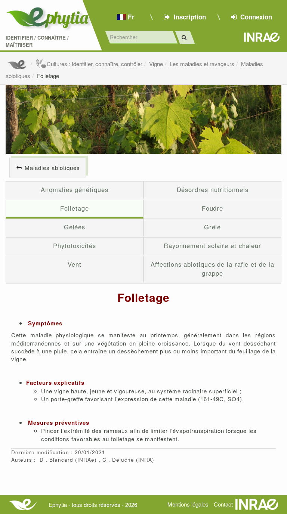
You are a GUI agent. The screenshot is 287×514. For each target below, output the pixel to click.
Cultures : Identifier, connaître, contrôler (94, 64)
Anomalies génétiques (74, 189)
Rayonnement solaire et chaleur (212, 245)
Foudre (212, 208)
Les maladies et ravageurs (202, 64)
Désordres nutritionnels (213, 189)
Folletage (48, 76)
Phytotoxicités (74, 245)
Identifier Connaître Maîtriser (37, 41)
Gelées (74, 226)
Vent (74, 264)
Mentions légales (188, 504)
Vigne (156, 64)
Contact (223, 504)
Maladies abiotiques (52, 167)
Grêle (212, 226)
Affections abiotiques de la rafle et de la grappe (212, 269)
